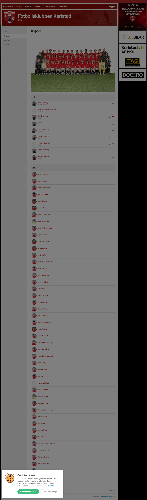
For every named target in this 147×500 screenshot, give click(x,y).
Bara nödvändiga (50, 492)
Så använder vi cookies (46, 485)
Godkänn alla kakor (28, 492)
